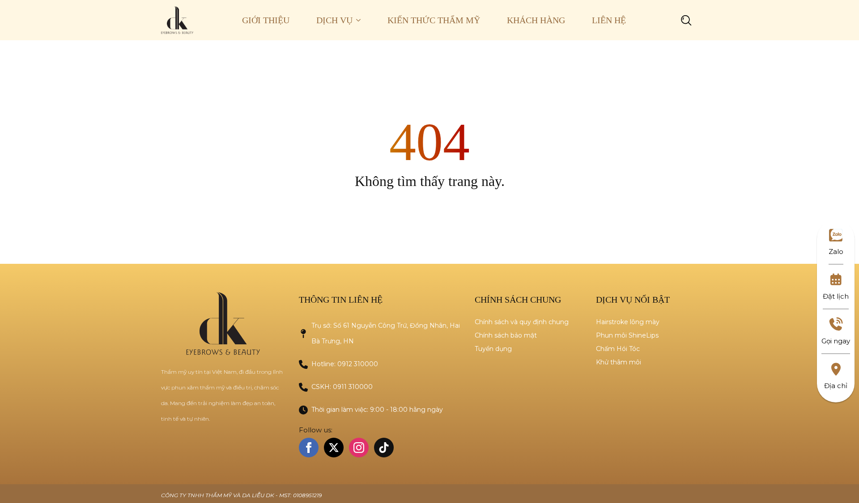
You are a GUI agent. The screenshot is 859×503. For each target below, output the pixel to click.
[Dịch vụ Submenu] (363, 20)
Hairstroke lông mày (627, 322)
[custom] (384, 447)
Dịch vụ (334, 20)
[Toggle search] (686, 20)
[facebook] (309, 447)
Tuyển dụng (493, 349)
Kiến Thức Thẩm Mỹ (433, 20)
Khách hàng (536, 20)
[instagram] (359, 447)
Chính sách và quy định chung (522, 322)
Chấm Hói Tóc (618, 349)
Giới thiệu (265, 20)
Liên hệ (609, 20)
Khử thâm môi (618, 362)
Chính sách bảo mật (506, 335)
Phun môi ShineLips (627, 335)
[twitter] (334, 447)
